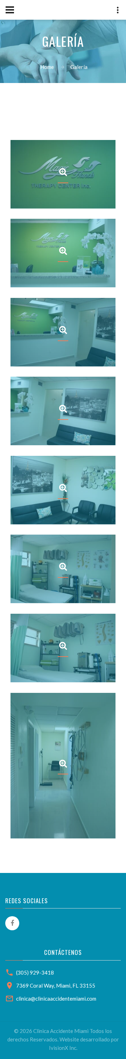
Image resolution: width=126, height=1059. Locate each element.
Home (47, 67)
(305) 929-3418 (35, 972)
